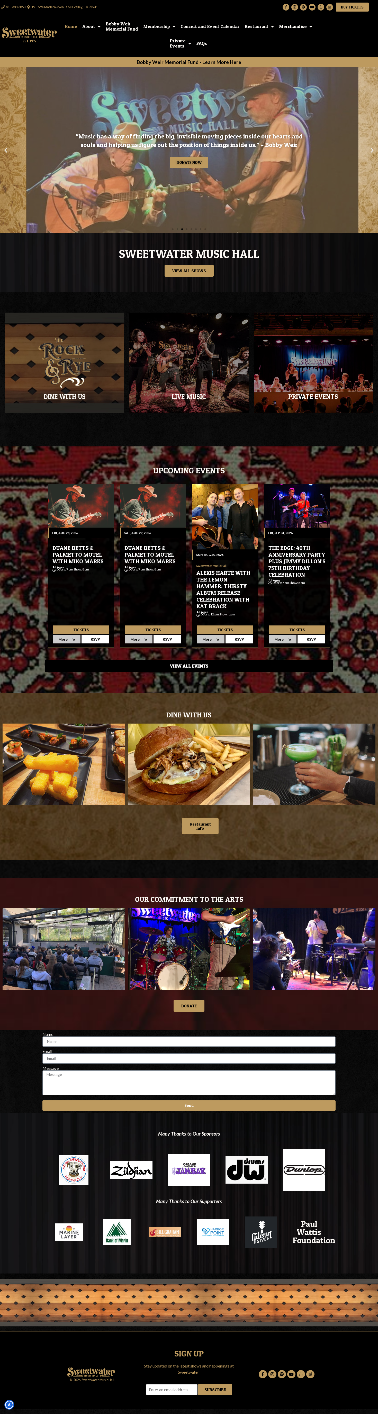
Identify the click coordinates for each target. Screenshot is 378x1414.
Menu (65, 368)
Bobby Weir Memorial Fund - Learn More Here (189, 62)
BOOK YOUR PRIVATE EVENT (313, 373)
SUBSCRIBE (215, 1389)
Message (50, 1068)
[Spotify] (303, 7)
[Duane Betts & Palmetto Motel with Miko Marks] (81, 506)
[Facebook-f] (286, 7)
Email (47, 1051)
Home (71, 26)
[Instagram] (294, 7)
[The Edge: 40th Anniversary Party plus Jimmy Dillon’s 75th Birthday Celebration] (297, 506)
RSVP (95, 639)
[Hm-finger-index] (321, 7)
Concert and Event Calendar (210, 26)
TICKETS (81, 630)
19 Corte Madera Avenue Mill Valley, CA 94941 (64, 7)
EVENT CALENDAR (189, 373)
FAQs (201, 43)
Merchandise (293, 26)
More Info (66, 639)
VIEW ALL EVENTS (189, 666)
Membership (156, 26)
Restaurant (256, 26)
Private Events (178, 43)
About (88, 26)
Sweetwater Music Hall (74, 573)
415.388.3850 (15, 7)
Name (47, 1034)
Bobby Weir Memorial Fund (122, 26)
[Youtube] (312, 7)
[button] (6, 150)
